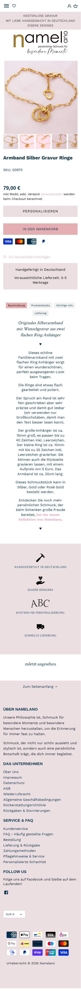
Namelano (47, 963)
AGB (6, 788)
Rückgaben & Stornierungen (26, 811)
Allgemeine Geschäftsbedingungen (32, 800)
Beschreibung (16, 305)
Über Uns (11, 772)
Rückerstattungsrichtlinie (24, 805)
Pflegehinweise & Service (23, 856)
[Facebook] (6, 892)
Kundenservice (15, 829)
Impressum (12, 777)
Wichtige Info (64, 305)
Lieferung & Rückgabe (21, 845)
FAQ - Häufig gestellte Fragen (28, 834)
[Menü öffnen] (6, 6)
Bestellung (12, 840)
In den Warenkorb (40, 229)
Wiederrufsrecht (17, 794)
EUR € (10, 914)
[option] (10, 141)
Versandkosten (51, 194)
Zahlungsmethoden (19, 851)
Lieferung (40, 313)
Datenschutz (14, 783)
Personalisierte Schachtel (24, 862)
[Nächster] (76, 142)
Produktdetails (40, 305)
